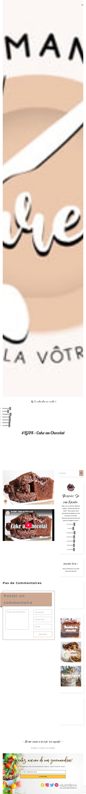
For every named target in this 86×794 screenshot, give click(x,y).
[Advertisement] (43, 454)
